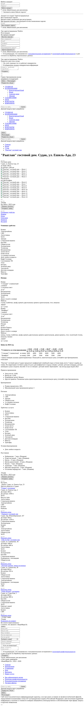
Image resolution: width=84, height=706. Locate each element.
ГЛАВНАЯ (9, 86)
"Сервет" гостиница (8, 488)
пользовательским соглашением (39, 54)
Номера (3, 214)
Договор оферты (10, 683)
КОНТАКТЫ (9, 101)
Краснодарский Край (16, 90)
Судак (7, 148)
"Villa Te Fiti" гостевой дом (10, 540)
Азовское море (14, 94)
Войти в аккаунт (7, 8)
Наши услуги (9, 674)
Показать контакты (7, 206)
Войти (3, 81)
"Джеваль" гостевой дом (9, 514)
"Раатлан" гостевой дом (13, 150)
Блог (6, 670)
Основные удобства (8, 212)
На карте (4, 221)
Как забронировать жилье (14, 677)
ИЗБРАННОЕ (10, 103)
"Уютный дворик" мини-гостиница (13, 565)
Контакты (8, 672)
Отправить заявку (7, 208)
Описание (4, 218)
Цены (3, 216)
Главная (7, 144)
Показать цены (6, 512)
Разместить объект (8, 83)
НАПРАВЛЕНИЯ (11, 88)
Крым (11, 92)
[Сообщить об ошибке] (4, 160)
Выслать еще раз (7, 37)
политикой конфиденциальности (63, 54)
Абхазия (12, 96)
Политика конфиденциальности (16, 679)
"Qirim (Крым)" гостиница (10, 591)
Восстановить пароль (8, 25)
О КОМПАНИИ (10, 98)
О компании (9, 668)
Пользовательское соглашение (15, 681)
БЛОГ (7, 99)
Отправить (5, 71)
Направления (9, 666)
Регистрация (11, 81)
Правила (4, 220)
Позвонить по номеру (8, 621)
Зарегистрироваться (8, 50)
